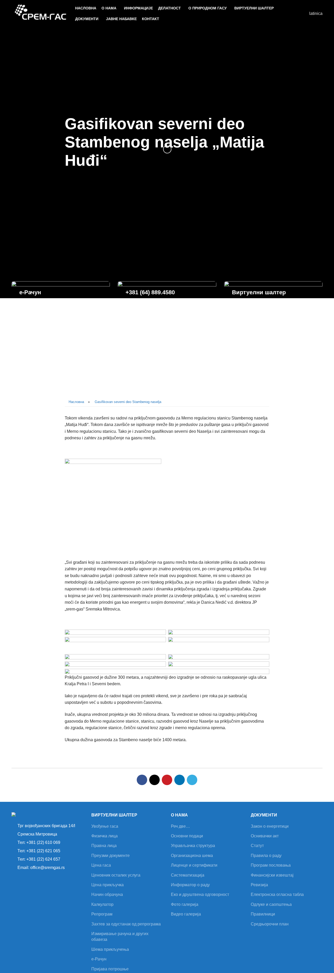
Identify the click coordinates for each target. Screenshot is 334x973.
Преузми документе (110, 855)
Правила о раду (266, 855)
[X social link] (154, 780)
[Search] (302, 13)
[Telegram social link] (192, 780)
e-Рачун (98, 959)
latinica (316, 13)
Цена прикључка (107, 885)
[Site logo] (40, 13)
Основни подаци (187, 836)
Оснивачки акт (265, 836)
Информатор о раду (190, 885)
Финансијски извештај (272, 875)
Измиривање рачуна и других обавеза (119, 936)
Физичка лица (104, 836)
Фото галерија (184, 904)
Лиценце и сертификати (194, 865)
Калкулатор (102, 904)
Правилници (263, 914)
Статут (257, 845)
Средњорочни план (270, 924)
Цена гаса (101, 865)
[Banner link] (60, 298)
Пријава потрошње (110, 969)
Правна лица (104, 845)
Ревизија (259, 885)
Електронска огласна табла (277, 894)
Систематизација (187, 875)
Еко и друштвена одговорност (200, 894)
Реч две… (180, 826)
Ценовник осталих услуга (115, 875)
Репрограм (101, 914)
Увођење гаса (104, 826)
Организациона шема (192, 855)
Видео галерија (186, 914)
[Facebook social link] (142, 780)
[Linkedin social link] (179, 780)
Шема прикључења (110, 949)
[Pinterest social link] (167, 780)
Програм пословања (271, 865)
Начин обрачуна (107, 894)
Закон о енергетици (270, 826)
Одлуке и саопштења (271, 904)
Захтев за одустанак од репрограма (126, 924)
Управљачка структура (193, 845)
